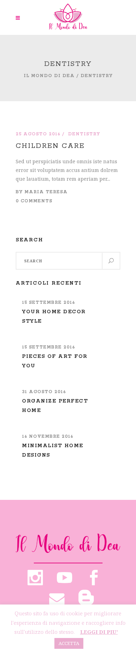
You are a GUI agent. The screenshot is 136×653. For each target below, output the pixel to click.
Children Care (50, 146)
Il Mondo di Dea (49, 75)
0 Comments (34, 201)
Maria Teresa (46, 192)
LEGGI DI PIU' (99, 631)
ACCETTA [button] (69, 643)
